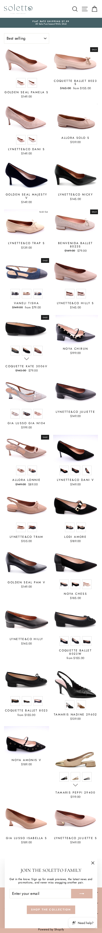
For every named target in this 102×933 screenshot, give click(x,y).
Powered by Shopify (51, 929)
